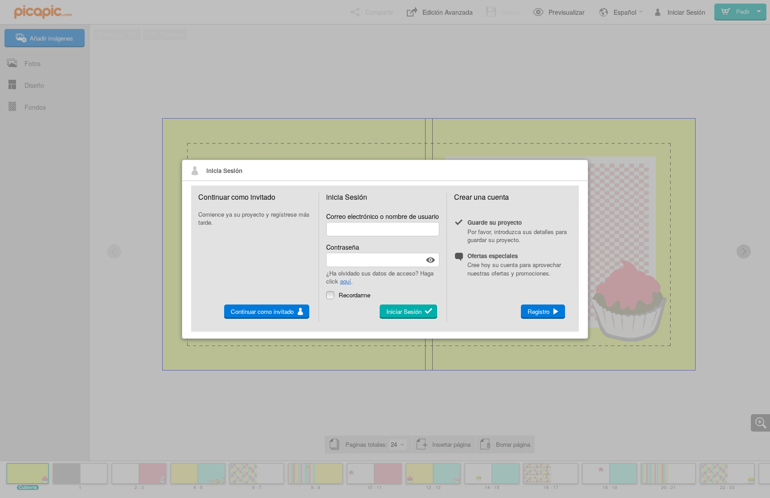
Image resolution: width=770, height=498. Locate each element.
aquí (345, 281)
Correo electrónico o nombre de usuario (382, 216)
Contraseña (342, 247)
